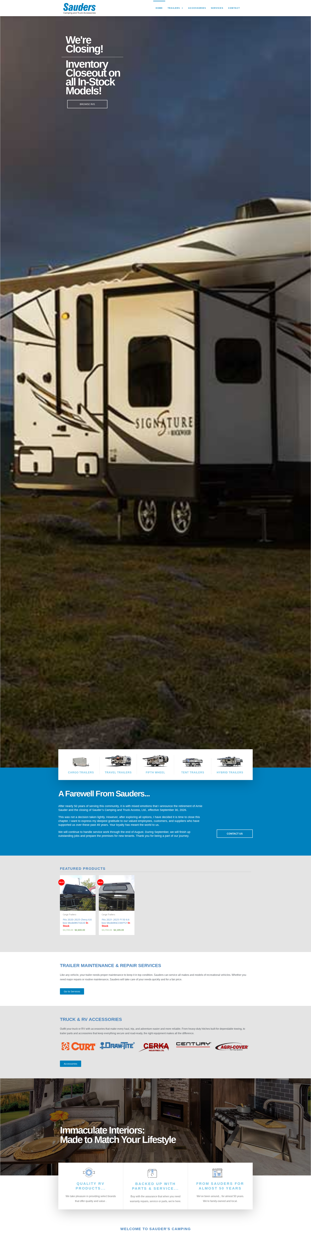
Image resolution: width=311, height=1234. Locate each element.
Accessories (197, 8)
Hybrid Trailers (230, 772)
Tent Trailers (192, 772)
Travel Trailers (118, 772)
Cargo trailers (81, 772)
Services (217, 8)
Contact (234, 8)
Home (159, 8)
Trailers (174, 8)
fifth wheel (155, 772)
